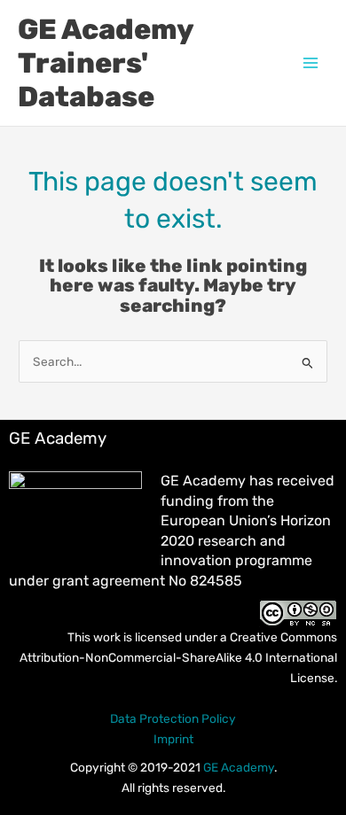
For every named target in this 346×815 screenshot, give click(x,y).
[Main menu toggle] (311, 63)
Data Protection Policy (173, 718)
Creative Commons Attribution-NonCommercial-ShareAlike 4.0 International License (178, 657)
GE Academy (238, 767)
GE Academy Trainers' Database (105, 63)
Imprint (173, 739)
